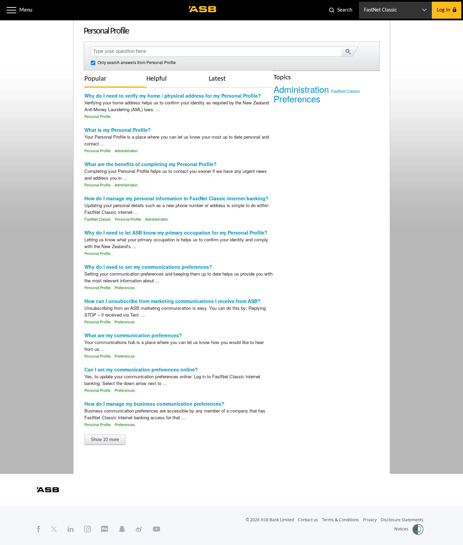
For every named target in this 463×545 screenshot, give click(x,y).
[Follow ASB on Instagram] (87, 529)
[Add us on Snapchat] (122, 529)
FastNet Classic (97, 219)
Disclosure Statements (402, 520)
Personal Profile (97, 116)
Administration (126, 150)
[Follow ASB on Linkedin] (70, 529)
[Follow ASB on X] (54, 529)
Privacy (370, 520)
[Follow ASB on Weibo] (139, 529)
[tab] (115, 80)
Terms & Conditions (340, 520)
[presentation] (100, 79)
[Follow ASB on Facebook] (38, 529)
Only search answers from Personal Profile (136, 62)
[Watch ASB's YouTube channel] (156, 529)
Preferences (125, 287)
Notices (401, 529)
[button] (11, 10)
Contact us (308, 520)
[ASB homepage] (202, 9)
